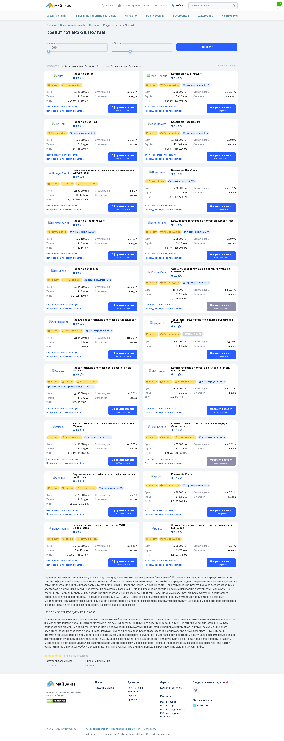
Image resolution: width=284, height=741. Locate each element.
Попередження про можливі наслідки (65, 111)
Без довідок (181, 15)
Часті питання (135, 687)
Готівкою (90, 665)
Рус (279, 8)
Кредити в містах (104, 687)
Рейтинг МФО (167, 705)
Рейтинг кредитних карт (173, 709)
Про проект (134, 699)
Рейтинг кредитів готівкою (169, 715)
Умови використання (96, 729)
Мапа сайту (150, 729)
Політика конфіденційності (125, 729)
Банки (109, 5)
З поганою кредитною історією (96, 15)
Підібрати (207, 47)
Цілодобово (205, 15)
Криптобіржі (230, 15)
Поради (163, 5)
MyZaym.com (68, 729)
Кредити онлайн (56, 15)
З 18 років (51, 665)
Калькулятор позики (171, 687)
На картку (131, 15)
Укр (279, 3)
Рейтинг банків (168, 701)
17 (182, 374)
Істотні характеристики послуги (62, 106)
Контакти (133, 691)
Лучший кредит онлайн (136, 5)
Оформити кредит (123, 109)
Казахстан (202, 705)
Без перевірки (155, 15)
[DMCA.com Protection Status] (68, 701)
